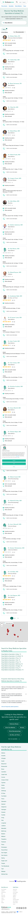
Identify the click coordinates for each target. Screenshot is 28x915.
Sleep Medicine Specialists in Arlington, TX (11, 666)
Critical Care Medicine (10, 727)
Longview (3, 823)
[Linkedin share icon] (21, 908)
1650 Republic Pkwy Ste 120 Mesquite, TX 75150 (13, 286)
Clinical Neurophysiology (15, 731)
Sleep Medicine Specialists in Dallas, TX (11, 654)
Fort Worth (3, 796)
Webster (3, 871)
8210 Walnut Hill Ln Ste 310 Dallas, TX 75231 (12, 422)
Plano (2, 844)
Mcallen (3, 833)
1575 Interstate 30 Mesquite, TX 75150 (11, 332)
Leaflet (16, 641)
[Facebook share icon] (17, 908)
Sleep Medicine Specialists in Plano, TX (11, 658)
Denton (3, 788)
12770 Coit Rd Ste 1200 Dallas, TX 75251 (12, 538)
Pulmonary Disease (14, 724)
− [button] (1, 625)
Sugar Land (4, 860)
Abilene (3, 753)
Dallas (2, 785)
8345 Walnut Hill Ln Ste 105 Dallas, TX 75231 (12, 610)
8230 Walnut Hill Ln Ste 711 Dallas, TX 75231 (12, 169)
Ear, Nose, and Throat (15, 734)
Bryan (2, 769)
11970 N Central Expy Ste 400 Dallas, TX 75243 (13, 398)
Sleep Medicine (18, 6)
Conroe (3, 777)
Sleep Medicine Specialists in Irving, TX (11, 668)
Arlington (3, 758)
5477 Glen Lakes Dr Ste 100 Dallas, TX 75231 (13, 98)
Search (17, 2)
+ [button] (1, 623)
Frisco (2, 798)
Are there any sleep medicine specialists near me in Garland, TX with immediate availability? (13, 701)
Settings (14, 466)
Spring (3, 858)
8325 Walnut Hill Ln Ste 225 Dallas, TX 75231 (12, 74)
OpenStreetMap (21, 641)
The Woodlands (5, 866)
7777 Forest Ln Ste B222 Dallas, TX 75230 (12, 586)
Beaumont (3, 763)
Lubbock (3, 825)
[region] (14, 457)
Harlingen (3, 809)
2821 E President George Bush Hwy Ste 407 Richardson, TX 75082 (12, 191)
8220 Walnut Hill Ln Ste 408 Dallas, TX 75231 (12, 562)
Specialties (11, 6)
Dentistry (22, 727)
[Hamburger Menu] (4, 2)
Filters (5, 29)
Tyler (2, 868)
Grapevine (3, 807)
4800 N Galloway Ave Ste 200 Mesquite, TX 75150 (14, 353)
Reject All (14, 460)
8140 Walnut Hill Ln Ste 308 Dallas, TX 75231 (12, 377)
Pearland (3, 842)
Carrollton (3, 772)
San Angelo (4, 852)
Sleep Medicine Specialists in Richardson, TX (12, 670)
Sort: (18, 32)
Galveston (3, 801)
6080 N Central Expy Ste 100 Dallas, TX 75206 (13, 515)
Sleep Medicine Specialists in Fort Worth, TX (12, 656)
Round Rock (4, 850)
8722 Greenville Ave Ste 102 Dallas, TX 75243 (13, 263)
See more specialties (13, 739)
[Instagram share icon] (19, 908)
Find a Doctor (4, 6)
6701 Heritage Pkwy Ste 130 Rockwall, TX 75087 (13, 50)
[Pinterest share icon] (26, 908)
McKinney (3, 831)
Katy (2, 820)
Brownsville (4, 766)
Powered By (11, 881)
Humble (3, 815)
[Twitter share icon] (23, 908)
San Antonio (4, 855)
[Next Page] (17, 618)
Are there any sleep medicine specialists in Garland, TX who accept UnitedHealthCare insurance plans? (11, 695)
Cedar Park (4, 774)
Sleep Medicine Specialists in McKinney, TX (12, 664)
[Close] (25, 446)
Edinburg (3, 790)
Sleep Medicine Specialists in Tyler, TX (10, 660)
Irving (2, 817)
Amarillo (3, 755)
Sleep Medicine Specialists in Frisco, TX (11, 662)
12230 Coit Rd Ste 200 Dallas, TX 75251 (11, 308)
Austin (2, 761)
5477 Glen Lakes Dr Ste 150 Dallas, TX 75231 (13, 215)
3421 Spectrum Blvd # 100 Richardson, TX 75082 (13, 121)
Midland (3, 836)
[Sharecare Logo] (9, 2)
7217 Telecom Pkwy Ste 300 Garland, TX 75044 (13, 145)
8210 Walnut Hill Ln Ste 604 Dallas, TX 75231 (12, 491)
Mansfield (3, 828)
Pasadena (3, 839)
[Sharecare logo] (14, 907)
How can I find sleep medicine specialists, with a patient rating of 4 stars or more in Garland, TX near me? (13, 688)
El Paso (3, 793)
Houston (3, 812)
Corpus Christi (4, 780)
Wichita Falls (4, 874)
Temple (3, 863)
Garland (3, 804)
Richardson (4, 847)
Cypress (3, 782)
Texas (24, 6)
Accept (14, 463)
